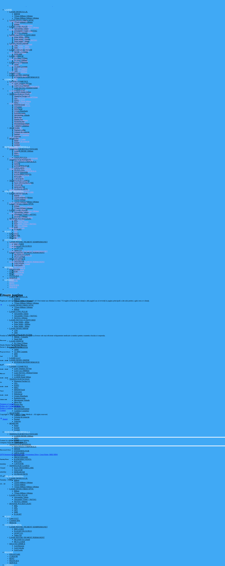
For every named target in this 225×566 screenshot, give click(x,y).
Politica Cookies (6, 408)
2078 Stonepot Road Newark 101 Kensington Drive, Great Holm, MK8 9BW (29, 455)
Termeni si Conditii (7, 404)
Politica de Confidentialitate (10, 406)
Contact (3, 410)
